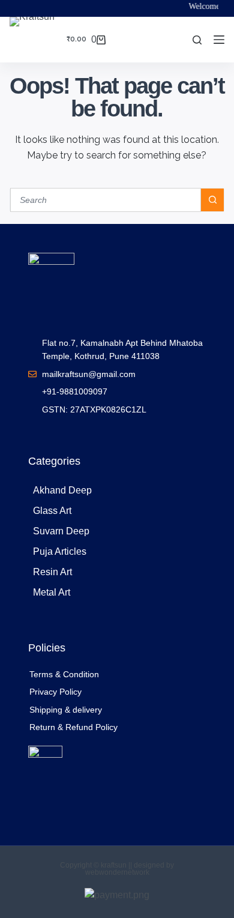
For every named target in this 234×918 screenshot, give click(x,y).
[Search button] (212, 200)
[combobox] (106, 200)
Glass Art (52, 511)
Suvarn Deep (61, 531)
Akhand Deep (62, 490)
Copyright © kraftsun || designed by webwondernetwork (117, 869)
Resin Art (52, 572)
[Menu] (219, 39)
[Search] (197, 39)
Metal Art (51, 592)
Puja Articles (59, 551)
